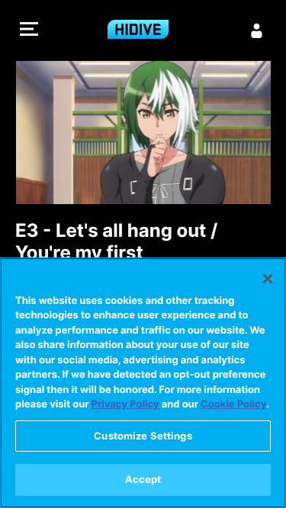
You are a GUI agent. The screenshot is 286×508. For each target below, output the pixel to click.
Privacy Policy (125, 404)
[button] (29, 31)
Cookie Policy (233, 404)
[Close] (267, 279)
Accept (143, 479)
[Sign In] (257, 30)
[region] (143, 382)
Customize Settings (142, 436)
